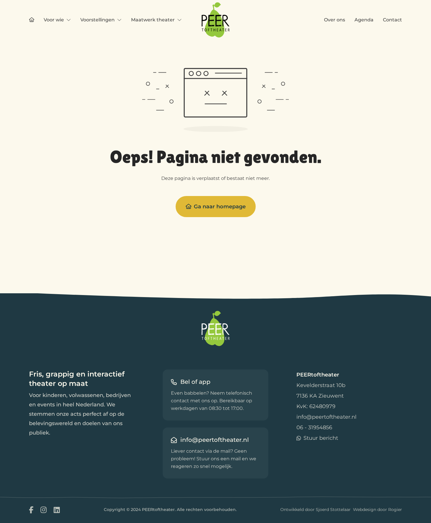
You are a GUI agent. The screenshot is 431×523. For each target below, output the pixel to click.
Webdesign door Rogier (377, 509)
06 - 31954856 (314, 427)
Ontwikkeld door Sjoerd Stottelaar (315, 509)
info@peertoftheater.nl (326, 417)
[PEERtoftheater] (215, 20)
